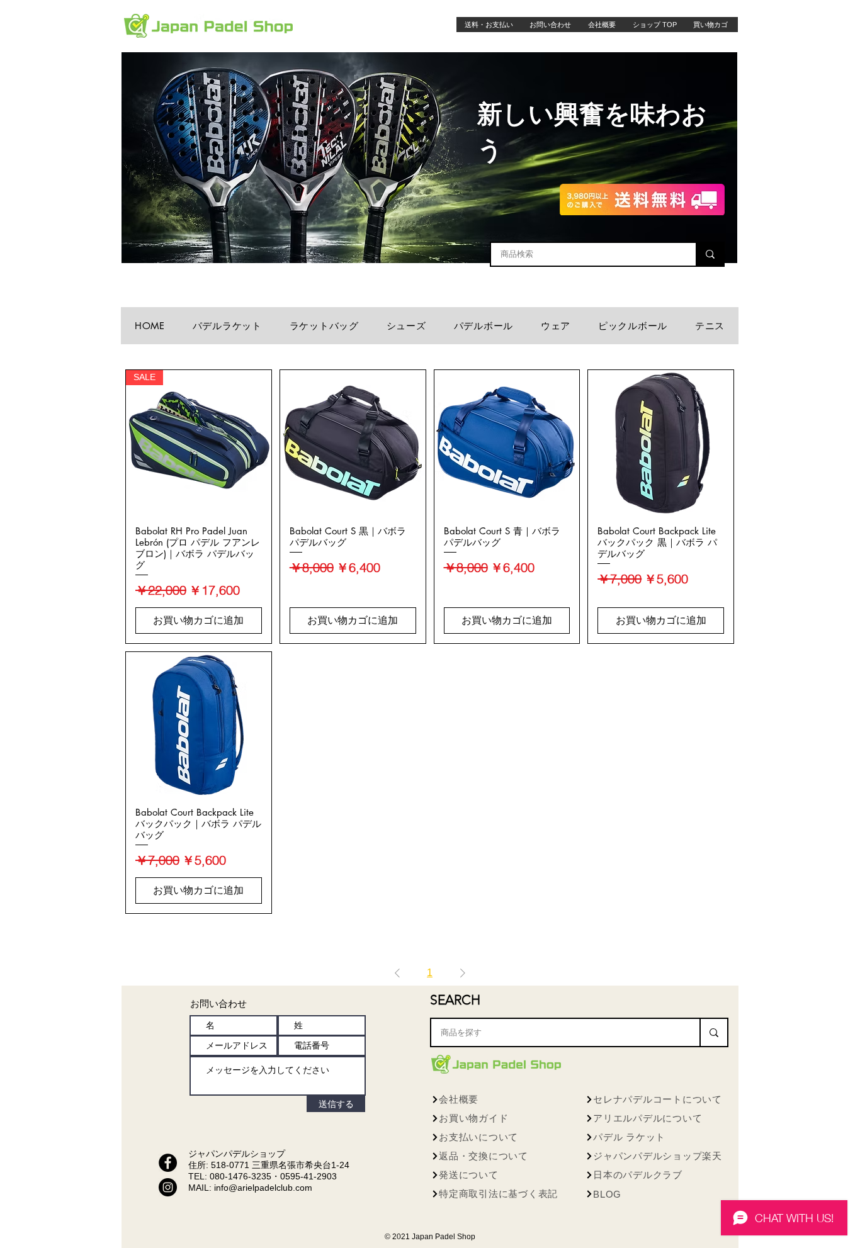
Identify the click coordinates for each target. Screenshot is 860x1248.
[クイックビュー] (353, 442)
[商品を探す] (713, 1032)
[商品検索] (709, 254)
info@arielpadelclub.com (263, 1188)
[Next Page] (462, 973)
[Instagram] (168, 1187)
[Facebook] (168, 1163)
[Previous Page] (397, 973)
